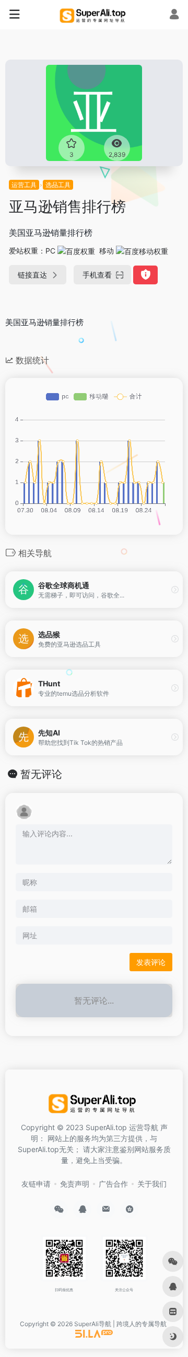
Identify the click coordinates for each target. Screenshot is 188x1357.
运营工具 (24, 185)
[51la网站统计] (94, 1333)
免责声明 (74, 1183)
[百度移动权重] (142, 250)
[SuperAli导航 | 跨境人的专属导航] (94, 15)
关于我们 (152, 1183)
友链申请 (36, 1183)
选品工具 (57, 185)
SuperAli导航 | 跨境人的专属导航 (120, 1324)
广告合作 (113, 1183)
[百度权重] (76, 250)
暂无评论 (41, 774)
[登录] (174, 15)
